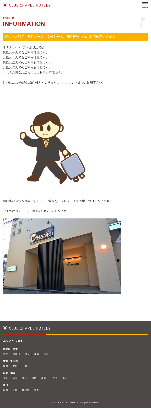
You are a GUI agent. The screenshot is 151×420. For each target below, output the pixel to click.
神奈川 (16, 354)
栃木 (46, 354)
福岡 (5, 390)
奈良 (24, 378)
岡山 (65, 378)
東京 (5, 354)
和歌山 (45, 378)
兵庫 (15, 378)
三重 (24, 366)
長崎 (15, 390)
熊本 (36, 390)
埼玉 (27, 354)
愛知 (5, 366)
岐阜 (15, 366)
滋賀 (34, 378)
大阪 (5, 378)
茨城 (36, 354)
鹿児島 (25, 390)
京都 (55, 378)
